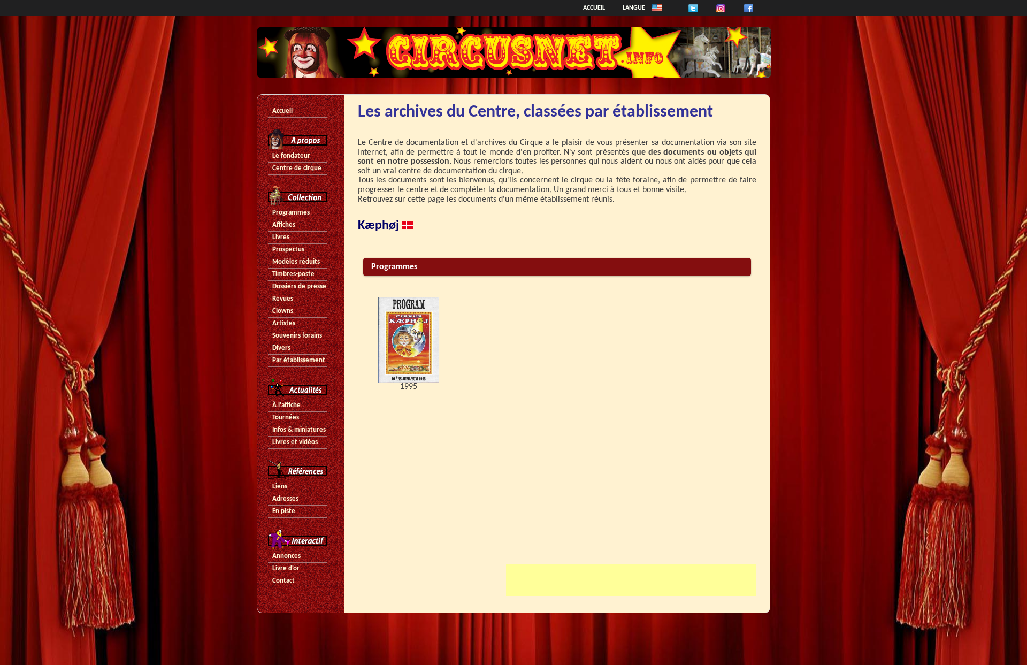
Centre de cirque (296, 168)
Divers (281, 348)
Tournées (285, 417)
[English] (657, 8)
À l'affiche (286, 405)
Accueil (594, 8)
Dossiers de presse (299, 286)
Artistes (283, 323)
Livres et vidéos (295, 442)
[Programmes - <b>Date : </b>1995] (408, 340)
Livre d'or (286, 568)
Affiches (283, 224)
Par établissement (298, 360)
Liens (279, 486)
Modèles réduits (296, 261)
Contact (283, 580)
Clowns (282, 311)
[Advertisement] (631, 580)
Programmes (291, 212)
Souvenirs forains (297, 335)
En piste (283, 511)
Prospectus (288, 249)
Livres (280, 237)
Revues (282, 298)
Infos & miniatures (299, 429)
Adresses (285, 498)
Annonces (286, 556)
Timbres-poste (293, 274)
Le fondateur (291, 155)
